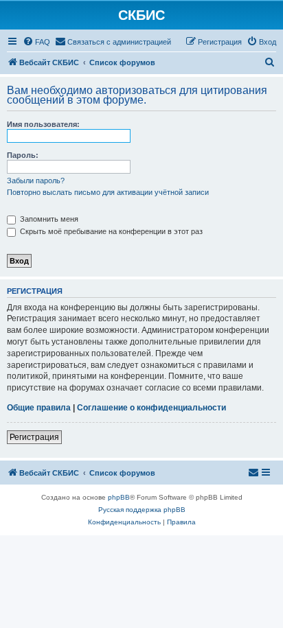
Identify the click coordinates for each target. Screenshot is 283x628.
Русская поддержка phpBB (141, 509)
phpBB (119, 497)
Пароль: (22, 155)
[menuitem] (36, 42)
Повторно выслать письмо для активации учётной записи (108, 192)
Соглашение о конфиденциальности (151, 407)
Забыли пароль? (36, 180)
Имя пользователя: (43, 124)
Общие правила (39, 407)
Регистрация (34, 437)
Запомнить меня (48, 219)
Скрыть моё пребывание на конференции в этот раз (110, 231)
